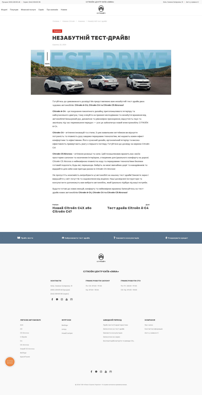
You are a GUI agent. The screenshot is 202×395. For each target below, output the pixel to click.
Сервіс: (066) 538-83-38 (31, 2)
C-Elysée (23, 337)
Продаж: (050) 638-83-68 (11, 2)
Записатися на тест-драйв (113, 329)
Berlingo (23, 353)
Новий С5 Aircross (27, 349)
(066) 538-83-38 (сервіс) (59, 294)
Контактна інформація (153, 329)
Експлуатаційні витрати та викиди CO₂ (118, 341)
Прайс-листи (26, 238)
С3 (21, 329)
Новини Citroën (68, 21)
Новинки (81, 21)
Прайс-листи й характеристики (115, 325)
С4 (21, 341)
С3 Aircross (24, 333)
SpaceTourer (25, 357)
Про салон (149, 325)
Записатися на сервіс (111, 337)
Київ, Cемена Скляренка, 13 (173, 2)
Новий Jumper (67, 333)
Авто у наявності (192, 2)
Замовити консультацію (112, 333)
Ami (21, 325)
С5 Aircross (24, 345)
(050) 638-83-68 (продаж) (60, 290)
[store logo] (101, 9)
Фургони (66, 320)
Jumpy (64, 329)
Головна (56, 21)
